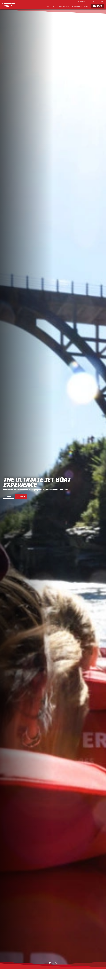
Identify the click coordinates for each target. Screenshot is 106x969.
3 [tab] (56, 963)
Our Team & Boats (76, 6)
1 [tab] (50, 963)
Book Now (97, 6)
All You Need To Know (63, 6)
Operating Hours (94, 1)
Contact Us (101, 1)
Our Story (86, 6)
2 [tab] (53, 963)
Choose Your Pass (49, 6)
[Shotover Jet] (9, 5)
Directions (87, 1)
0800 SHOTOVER (81, 1)
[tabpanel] (53, 488)
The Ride (10, 496)
